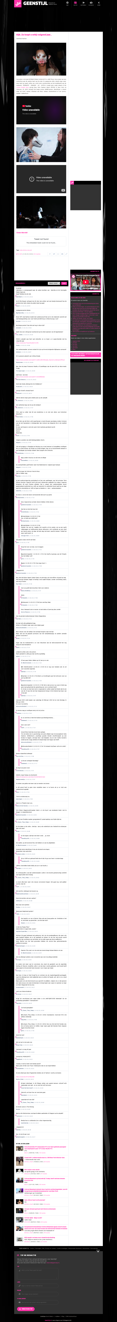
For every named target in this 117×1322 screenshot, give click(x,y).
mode (20, 250)
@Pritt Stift (19, 254)
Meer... (74, 349)
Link (18, 1282)
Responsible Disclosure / (76, 1248)
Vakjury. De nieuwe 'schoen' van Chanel (82, 318)
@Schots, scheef (28, 1161)
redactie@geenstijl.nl (52, 1263)
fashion (25, 250)
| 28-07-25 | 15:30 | (38, 1222)
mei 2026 (74, 346)
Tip (18, 1266)
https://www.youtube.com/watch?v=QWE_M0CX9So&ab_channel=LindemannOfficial (40, 360)
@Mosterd (27, 1174)
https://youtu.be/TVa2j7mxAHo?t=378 (27, 343)
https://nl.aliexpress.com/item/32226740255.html (30, 777)
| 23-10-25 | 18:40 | (41, 1195)
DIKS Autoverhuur (71, 1316)
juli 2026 (74, 343)
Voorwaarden (94, 1248)
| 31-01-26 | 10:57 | (38, 1174)
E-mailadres (21, 1298)
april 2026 (75, 348)
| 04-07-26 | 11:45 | (37, 1153)
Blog (63, 1316)
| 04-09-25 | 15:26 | (37, 1213)
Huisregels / (38, 1248)
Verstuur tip (27, 1309)
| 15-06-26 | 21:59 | (41, 1161)
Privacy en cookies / (51, 1248)
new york (29, 250)
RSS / (43, 1248)
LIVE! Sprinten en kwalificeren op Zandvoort (83, 331)
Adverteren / (86, 1248)
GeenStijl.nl (48, 1320)
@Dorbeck (27, 1241)
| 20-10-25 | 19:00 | (41, 1204)
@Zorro (26, 1153)
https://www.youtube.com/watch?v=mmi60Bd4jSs (30, 377)
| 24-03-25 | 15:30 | (38, 1241)
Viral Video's (49, 1316)
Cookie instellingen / (63, 1248)
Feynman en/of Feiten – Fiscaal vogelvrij (82, 311)
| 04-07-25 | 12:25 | (41, 1233)
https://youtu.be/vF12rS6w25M (25, 1077)
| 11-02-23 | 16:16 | (31, 254)
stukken (57, 1316)
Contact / (32, 1248)
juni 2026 (74, 344)
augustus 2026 (76, 341)
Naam (19, 1290)
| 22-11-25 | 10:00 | (37, 1184)
